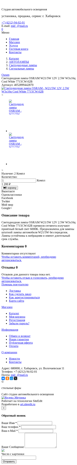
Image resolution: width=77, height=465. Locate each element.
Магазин (7, 307)
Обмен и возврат (19, 336)
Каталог (14, 313)
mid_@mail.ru (19, 25)
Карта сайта (16, 300)
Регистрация (17, 320)
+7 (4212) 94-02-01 (13, 22)
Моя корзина (17, 316)
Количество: (9, 176)
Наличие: (7, 173)
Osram (5, 74)
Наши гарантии (19, 339)
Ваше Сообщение (12, 446)
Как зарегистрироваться (24, 297)
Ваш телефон (11, 426)
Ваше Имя (9, 423)
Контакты (15, 362)
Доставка (15, 290)
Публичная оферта (21, 342)
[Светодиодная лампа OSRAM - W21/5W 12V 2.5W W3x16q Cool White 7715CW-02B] (38, 91)
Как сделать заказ (20, 294)
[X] (15, 378)
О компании (9, 352)
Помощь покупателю (14, 284)
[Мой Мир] (11, 378)
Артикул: (7, 84)
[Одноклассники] (7, 378)
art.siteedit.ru (27, 404)
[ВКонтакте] (3, 378)
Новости (14, 358)
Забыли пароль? (19, 323)
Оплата (13, 346)
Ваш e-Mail (9, 430)
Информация (9, 329)
